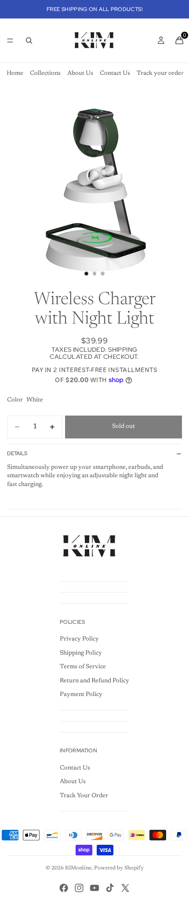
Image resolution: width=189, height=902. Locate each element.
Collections (45, 73)
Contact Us (115, 73)
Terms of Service (83, 667)
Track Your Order (84, 796)
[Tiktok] (110, 888)
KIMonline (78, 868)
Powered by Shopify (119, 868)
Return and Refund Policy (94, 681)
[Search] (29, 40)
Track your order (160, 73)
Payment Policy (81, 695)
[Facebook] (63, 888)
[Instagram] (79, 888)
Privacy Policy (79, 639)
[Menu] (10, 40)
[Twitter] (125, 888)
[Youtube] (94, 888)
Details (17, 453)
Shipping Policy (81, 653)
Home (15, 73)
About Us (80, 73)
